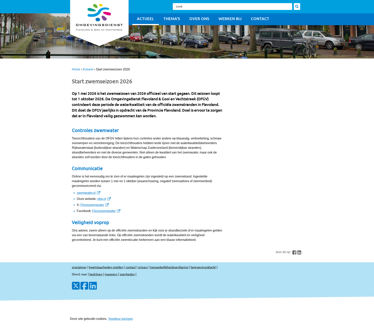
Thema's (171, 18)
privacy (143, 267)
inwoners (111, 274)
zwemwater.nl (87, 192)
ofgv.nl (102, 198)
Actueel (145, 18)
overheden (127, 274)
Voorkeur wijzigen (120, 318)
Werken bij (230, 18)
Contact (260, 18)
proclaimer (79, 267)
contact (131, 267)
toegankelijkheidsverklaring (169, 267)
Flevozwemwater (93, 205)
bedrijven (95, 274)
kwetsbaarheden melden (106, 267)
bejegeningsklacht (203, 267)
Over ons (199, 18)
